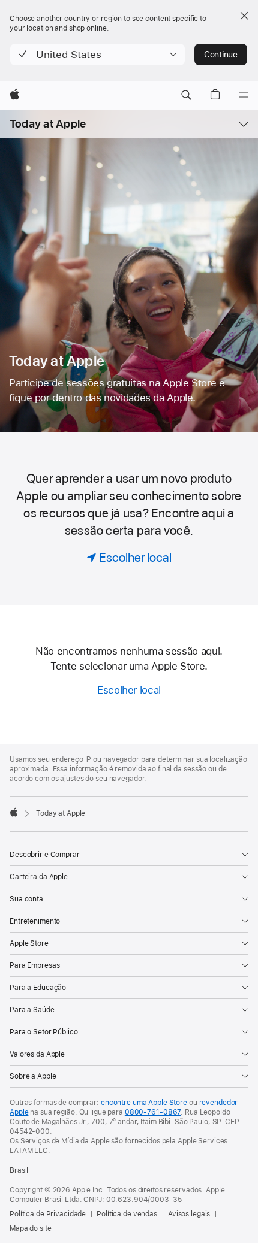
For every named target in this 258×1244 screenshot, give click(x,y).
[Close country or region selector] (244, 15)
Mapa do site (31, 1228)
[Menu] (243, 95)
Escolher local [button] (129, 690)
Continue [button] (221, 54)
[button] (97, 54)
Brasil (19, 1170)
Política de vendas (127, 1214)
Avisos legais (189, 1214)
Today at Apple (48, 124)
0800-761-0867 (153, 1112)
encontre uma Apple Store (144, 1102)
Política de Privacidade (48, 1214)
